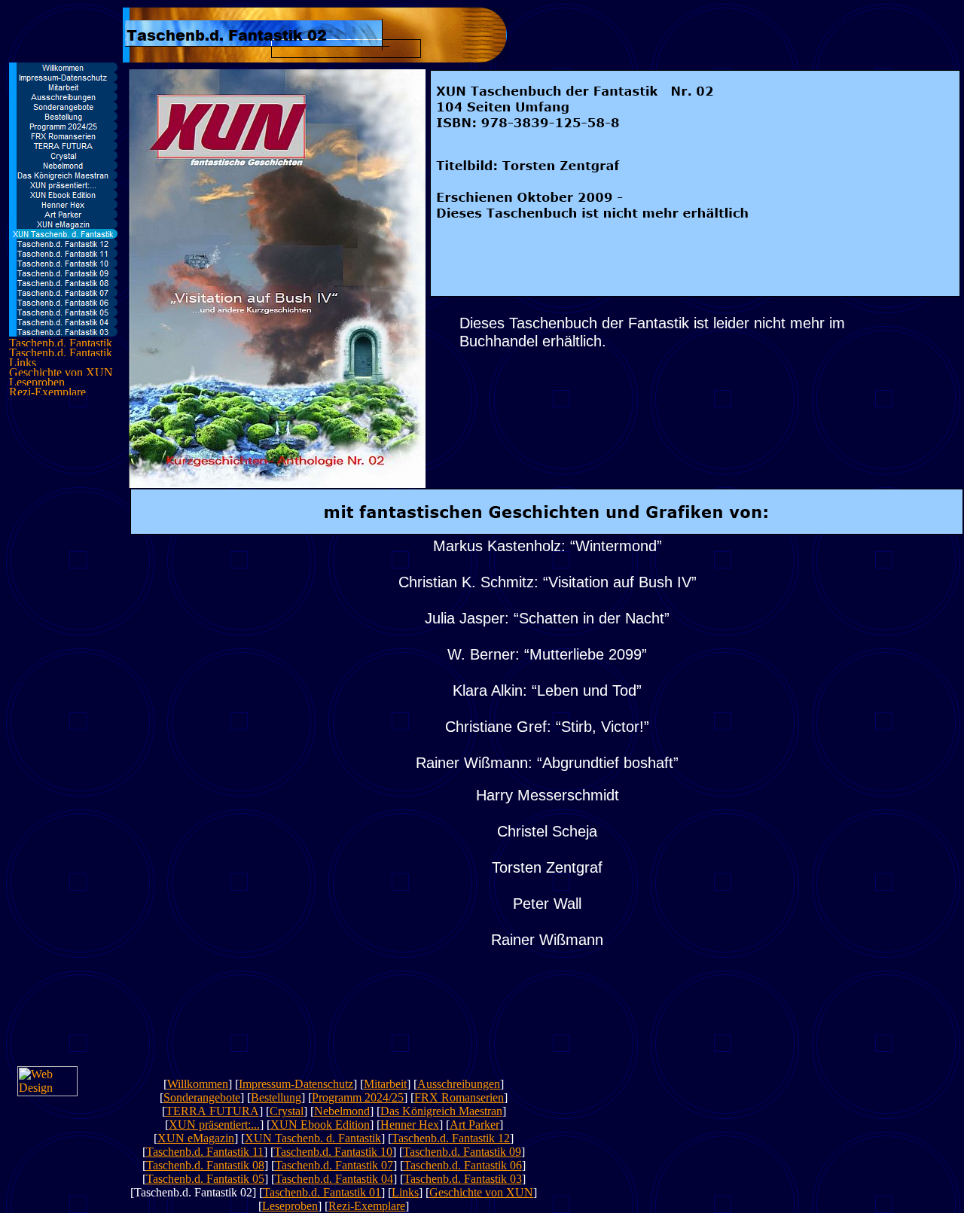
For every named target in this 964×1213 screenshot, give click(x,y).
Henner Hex (409, 1124)
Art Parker (474, 1124)
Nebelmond (342, 1111)
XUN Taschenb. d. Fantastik (313, 1138)
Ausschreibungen (458, 1083)
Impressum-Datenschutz (296, 1083)
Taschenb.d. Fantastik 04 (334, 1178)
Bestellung (276, 1097)
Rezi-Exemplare (366, 1205)
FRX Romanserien (459, 1097)
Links (405, 1192)
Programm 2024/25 (358, 1097)
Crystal (287, 1111)
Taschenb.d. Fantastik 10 (333, 1151)
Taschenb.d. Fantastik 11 (205, 1151)
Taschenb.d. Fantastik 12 (451, 1138)
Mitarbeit (385, 1083)
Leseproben (290, 1205)
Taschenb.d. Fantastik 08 (205, 1165)
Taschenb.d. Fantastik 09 (462, 1151)
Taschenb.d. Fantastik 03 (463, 1178)
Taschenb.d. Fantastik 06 (463, 1165)
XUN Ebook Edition (320, 1124)
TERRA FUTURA (212, 1111)
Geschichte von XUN (481, 1192)
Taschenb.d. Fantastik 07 (334, 1165)
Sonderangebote (201, 1097)
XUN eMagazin (195, 1138)
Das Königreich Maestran (441, 1111)
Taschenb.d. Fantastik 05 (205, 1178)
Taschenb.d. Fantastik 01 (322, 1192)
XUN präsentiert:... (214, 1124)
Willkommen (197, 1083)
